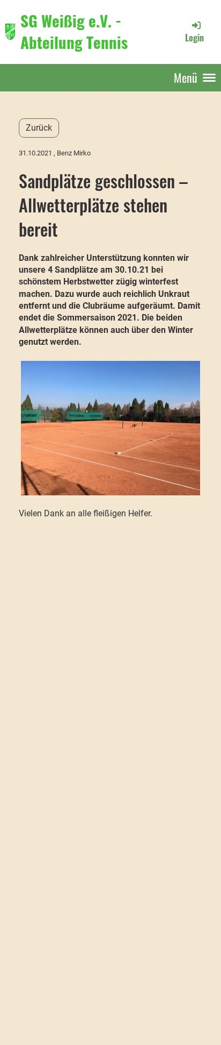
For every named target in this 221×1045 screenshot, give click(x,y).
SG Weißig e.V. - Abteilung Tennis (74, 31)
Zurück (39, 128)
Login (194, 37)
